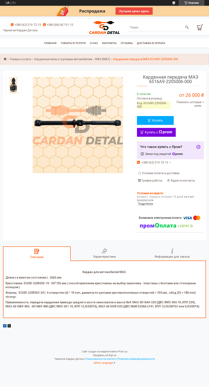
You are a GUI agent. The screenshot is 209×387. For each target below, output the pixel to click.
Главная (50, 43)
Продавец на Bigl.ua (104, 355)
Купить (157, 120)
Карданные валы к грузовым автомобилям (63, 59)
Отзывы (127, 43)
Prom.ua (122, 351)
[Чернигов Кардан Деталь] (104, 27)
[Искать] (187, 27)
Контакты (109, 43)
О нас (94, 43)
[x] (9, 326)
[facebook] (5, 326)
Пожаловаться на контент (101, 359)
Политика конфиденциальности (136, 359)
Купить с (151, 132)
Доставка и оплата (151, 43)
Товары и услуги (73, 43)
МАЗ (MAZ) (102, 59)
